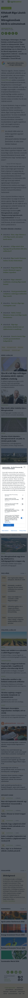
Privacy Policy (22, 530)
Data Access (14, 530)
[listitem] (14, 495)
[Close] (24, 467)
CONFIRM (8, 525)
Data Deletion (5, 530)
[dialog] (14, 499)
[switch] (22, 499)
